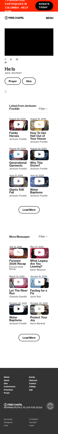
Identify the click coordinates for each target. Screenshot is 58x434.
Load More (29, 209)
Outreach (33, 380)
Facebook (8, 419)
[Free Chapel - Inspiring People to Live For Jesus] (14, 18)
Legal (31, 425)
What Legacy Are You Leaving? (39, 263)
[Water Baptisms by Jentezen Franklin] (39, 186)
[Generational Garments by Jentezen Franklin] (18, 159)
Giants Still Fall (16, 191)
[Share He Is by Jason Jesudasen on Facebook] (7, 58)
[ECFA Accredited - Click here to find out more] (50, 406)
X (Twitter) (33, 419)
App (31, 390)
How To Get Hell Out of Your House (38, 136)
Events (32, 377)
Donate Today (44, 6)
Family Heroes (14, 134)
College (32, 386)
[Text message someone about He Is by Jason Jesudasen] (8, 61)
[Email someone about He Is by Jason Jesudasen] (19, 58)
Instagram (8, 422)
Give (29, 81)
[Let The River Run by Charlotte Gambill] (18, 287)
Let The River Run (18, 292)
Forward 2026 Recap (17, 262)
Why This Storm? (36, 164)
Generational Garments (18, 164)
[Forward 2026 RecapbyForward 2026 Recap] (18, 257)
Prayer (13, 81)
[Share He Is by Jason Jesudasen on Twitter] (13, 58)
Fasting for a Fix (38, 292)
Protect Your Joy (38, 319)
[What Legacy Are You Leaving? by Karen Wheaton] (39, 257)
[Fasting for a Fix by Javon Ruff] (39, 287)
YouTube (33, 422)
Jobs (6, 425)
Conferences (9, 386)
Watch (6, 377)
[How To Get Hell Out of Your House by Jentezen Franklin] (39, 129)
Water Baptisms (36, 191)
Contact (32, 383)
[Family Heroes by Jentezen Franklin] (18, 129)
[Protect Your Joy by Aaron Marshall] (39, 314)
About (6, 380)
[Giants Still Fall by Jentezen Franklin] (18, 186)
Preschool (8, 390)
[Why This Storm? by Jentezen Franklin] (39, 159)
